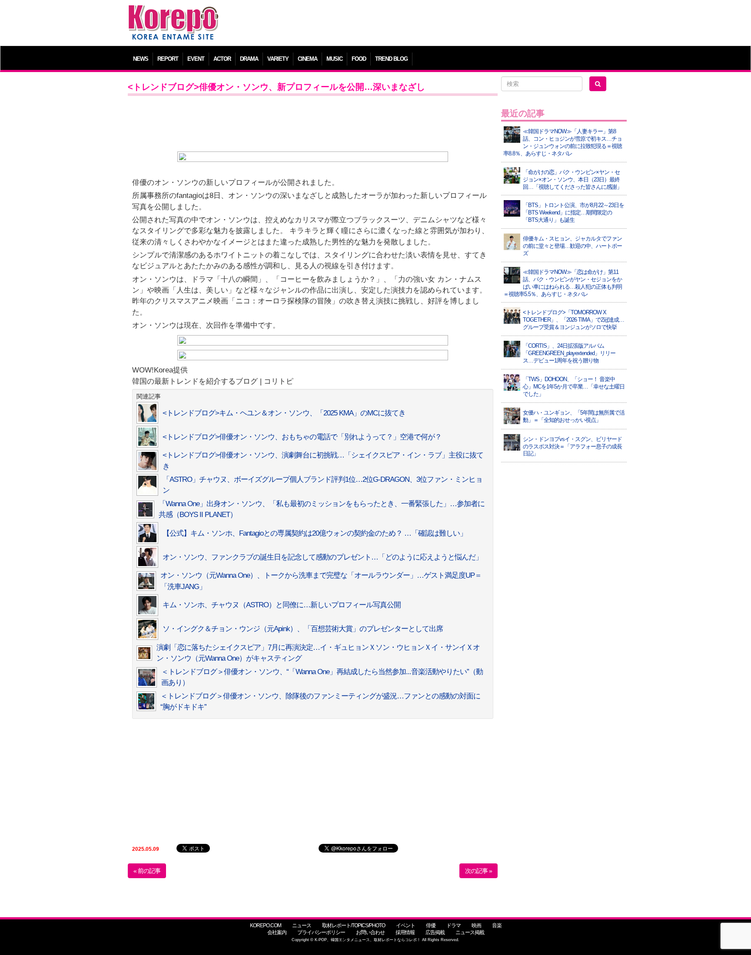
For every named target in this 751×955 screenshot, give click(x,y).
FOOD (359, 59)
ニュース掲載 (469, 932)
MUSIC (334, 59)
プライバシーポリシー (321, 932)
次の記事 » (478, 870)
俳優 (430, 925)
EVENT (195, 59)
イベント (405, 925)
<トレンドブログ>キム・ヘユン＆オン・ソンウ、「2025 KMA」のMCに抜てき (284, 413)
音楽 (497, 925)
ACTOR (222, 59)
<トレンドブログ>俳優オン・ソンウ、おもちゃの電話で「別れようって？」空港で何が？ (302, 437)
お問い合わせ (370, 932)
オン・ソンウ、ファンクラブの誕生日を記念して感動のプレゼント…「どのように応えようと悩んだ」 (322, 557)
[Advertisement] (438, 23)
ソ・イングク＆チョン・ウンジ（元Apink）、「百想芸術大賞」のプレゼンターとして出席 (303, 629)
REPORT (167, 59)
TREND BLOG (391, 59)
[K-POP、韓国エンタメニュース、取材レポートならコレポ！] (173, 13)
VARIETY (278, 59)
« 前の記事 (146, 870)
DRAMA (249, 59)
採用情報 (405, 932)
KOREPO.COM (265, 925)
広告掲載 (435, 932)
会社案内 (276, 932)
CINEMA (307, 59)
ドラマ (453, 925)
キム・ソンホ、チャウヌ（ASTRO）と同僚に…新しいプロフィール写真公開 (282, 605)
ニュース (301, 925)
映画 (476, 925)
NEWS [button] (140, 59)
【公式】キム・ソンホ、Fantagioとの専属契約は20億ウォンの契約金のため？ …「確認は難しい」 (315, 533)
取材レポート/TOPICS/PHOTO (353, 925)
